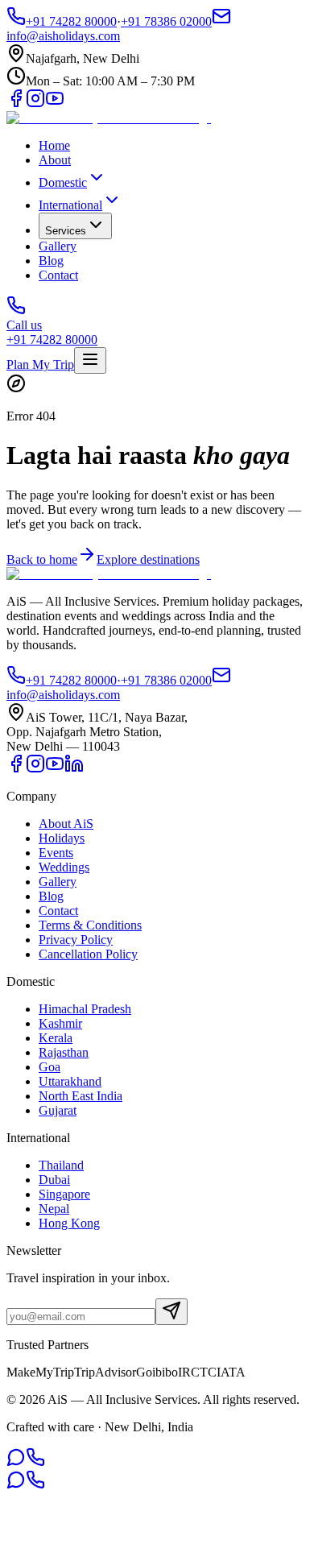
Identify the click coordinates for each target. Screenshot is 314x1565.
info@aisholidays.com (63, 695)
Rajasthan (64, 1052)
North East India (80, 1096)
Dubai (54, 1179)
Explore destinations (148, 559)
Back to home (41, 559)
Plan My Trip (40, 364)
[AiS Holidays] (108, 118)
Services (65, 231)
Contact (58, 275)
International (70, 205)
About (55, 160)
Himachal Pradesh (85, 1009)
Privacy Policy (76, 939)
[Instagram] (35, 103)
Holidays (62, 838)
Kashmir (60, 1023)
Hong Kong (69, 1223)
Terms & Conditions (90, 925)
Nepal (54, 1208)
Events (56, 852)
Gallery (57, 246)
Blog (51, 260)
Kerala (55, 1038)
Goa (49, 1067)
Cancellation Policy (88, 954)
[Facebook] (16, 103)
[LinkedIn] (74, 769)
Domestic (63, 182)
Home (54, 145)
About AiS (66, 823)
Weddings (64, 867)
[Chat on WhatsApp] (16, 1462)
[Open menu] (90, 360)
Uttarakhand (70, 1081)
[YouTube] (54, 103)
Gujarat (57, 1110)
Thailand (61, 1165)
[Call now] (35, 1462)
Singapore (64, 1194)
